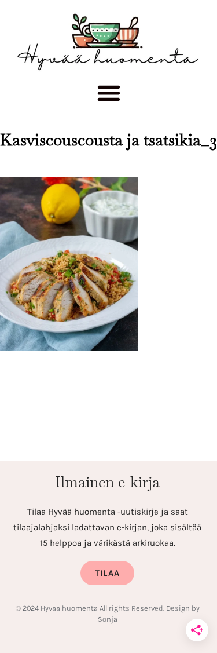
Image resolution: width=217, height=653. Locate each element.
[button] (108, 96)
